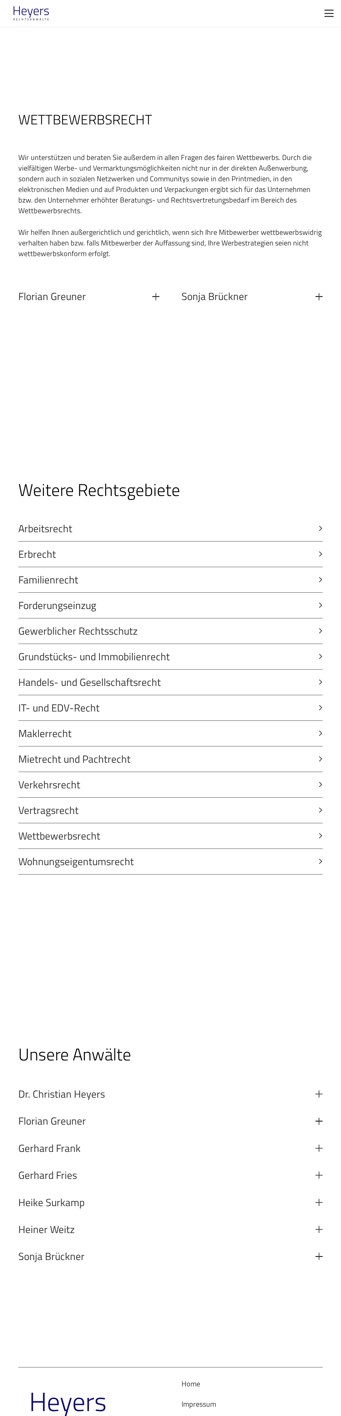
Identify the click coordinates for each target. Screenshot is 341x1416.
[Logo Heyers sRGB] (31, 13)
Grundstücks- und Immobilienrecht (94, 656)
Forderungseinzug (57, 605)
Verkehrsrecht (49, 784)
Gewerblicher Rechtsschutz (78, 631)
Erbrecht (37, 554)
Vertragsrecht (48, 810)
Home (190, 1383)
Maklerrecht (45, 733)
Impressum (198, 1404)
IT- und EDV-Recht (59, 707)
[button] (328, 13)
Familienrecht (48, 579)
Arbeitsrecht (45, 528)
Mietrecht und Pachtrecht (74, 759)
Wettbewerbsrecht (59, 836)
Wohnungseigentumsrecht (76, 861)
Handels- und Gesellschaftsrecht (89, 682)
